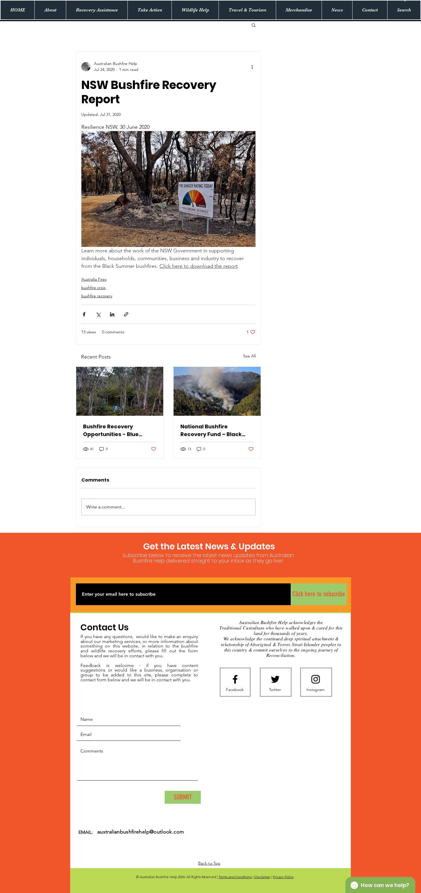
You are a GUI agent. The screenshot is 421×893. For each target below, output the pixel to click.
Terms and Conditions (235, 877)
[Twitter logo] (275, 679)
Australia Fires (94, 279)
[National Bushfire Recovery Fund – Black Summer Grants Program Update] (217, 391)
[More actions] (252, 66)
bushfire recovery (96, 295)
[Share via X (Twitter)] (98, 314)
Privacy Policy (283, 877)
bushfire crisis (93, 287)
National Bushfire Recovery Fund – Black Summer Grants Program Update (214, 430)
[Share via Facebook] (84, 314)
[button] (405, 0)
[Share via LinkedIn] (112, 314)
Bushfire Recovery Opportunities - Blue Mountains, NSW (111, 430)
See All (249, 356)
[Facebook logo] (235, 679)
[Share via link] (126, 314)
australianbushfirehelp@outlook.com (140, 832)
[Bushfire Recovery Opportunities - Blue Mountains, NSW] (119, 391)
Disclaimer (262, 877)
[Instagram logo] (315, 679)
